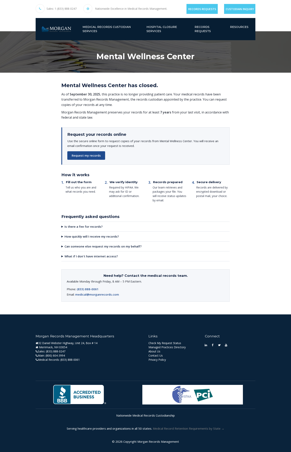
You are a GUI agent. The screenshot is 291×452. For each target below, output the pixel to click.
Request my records (86, 155)
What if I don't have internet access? (91, 256)
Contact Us (155, 355)
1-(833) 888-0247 (66, 8)
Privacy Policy (157, 360)
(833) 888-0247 (55, 351)
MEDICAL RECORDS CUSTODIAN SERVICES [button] (107, 29)
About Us (154, 351)
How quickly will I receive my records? (92, 236)
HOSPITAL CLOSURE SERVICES (161, 29)
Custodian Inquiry (240, 9)
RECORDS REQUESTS (203, 29)
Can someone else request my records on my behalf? (103, 246)
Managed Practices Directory (167, 347)
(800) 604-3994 (55, 355)
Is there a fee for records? (84, 226)
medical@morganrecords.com (97, 294)
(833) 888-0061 (88, 289)
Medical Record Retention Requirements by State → (188, 428)
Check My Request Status (164, 343)
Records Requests (202, 9)
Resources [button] (239, 27)
